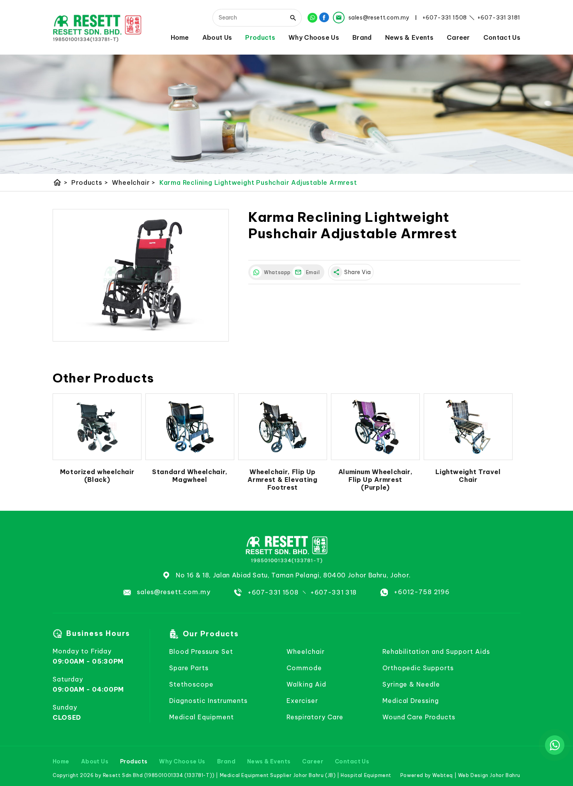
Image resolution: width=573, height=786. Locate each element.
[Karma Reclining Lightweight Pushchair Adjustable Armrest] (140, 275)
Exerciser (302, 701)
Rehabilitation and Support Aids (436, 651)
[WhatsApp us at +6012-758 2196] (554, 745)
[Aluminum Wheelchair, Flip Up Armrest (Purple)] (375, 427)
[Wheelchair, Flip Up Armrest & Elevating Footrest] (283, 427)
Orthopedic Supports (418, 668)
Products (260, 37)
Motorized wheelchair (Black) (97, 475)
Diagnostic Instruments (208, 701)
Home (180, 37)
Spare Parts (189, 668)
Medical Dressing (410, 701)
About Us (217, 37)
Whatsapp (276, 272)
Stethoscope (191, 684)
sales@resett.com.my (173, 592)
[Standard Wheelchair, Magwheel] (190, 427)
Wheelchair (134, 182)
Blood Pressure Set (201, 651)
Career (458, 37)
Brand (362, 37)
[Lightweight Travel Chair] (468, 427)
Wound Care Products (418, 717)
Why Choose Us (313, 37)
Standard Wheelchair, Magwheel (190, 475)
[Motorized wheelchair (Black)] (97, 427)
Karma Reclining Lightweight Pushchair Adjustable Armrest (258, 182)
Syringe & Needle (411, 684)
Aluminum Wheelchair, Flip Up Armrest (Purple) (375, 479)
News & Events (409, 37)
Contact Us (501, 37)
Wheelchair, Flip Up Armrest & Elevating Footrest (282, 479)
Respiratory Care (314, 717)
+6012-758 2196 (422, 592)
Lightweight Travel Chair (468, 475)
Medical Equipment (201, 717)
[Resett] (97, 27)
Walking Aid (306, 684)
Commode (304, 668)
